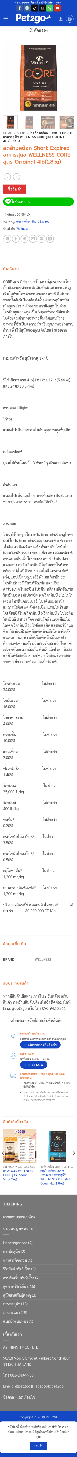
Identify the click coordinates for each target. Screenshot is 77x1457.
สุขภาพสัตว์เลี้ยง (15, 1286)
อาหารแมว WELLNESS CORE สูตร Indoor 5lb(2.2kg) (18, 1175)
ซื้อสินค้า (15, 189)
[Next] (67, 77)
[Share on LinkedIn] (50, 239)
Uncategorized (15, 1242)
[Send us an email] (42, 8)
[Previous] (9, 77)
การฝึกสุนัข (11, 1251)
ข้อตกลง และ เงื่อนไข (19, 1397)
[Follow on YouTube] (57, 8)
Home (7, 133)
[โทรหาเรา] (49, 8)
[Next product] (7, 177)
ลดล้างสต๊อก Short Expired (32, 221)
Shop (21, 133)
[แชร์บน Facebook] (16, 239)
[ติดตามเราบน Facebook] (19, 8)
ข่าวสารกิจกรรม (15, 1260)
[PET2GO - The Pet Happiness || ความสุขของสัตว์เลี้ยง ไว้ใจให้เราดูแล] (34, 19)
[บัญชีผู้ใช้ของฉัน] (61, 18)
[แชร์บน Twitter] (24, 239)
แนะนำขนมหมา (15, 1321)
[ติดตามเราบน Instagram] (27, 8)
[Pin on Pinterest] (41, 239)
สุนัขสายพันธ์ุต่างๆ (17, 1295)
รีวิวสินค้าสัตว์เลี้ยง (16, 1268)
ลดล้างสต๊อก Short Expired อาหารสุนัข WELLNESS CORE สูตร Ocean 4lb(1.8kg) (55, 1177)
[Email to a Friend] (33, 239)
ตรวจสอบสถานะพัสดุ (19, 1216)
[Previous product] (16, 177)
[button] (6, 18)
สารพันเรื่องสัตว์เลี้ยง (18, 1277)
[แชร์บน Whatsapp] (7, 239)
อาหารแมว (11, 1312)
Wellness (22, 228)
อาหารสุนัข (11, 1303)
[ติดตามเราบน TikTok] (34, 8)
